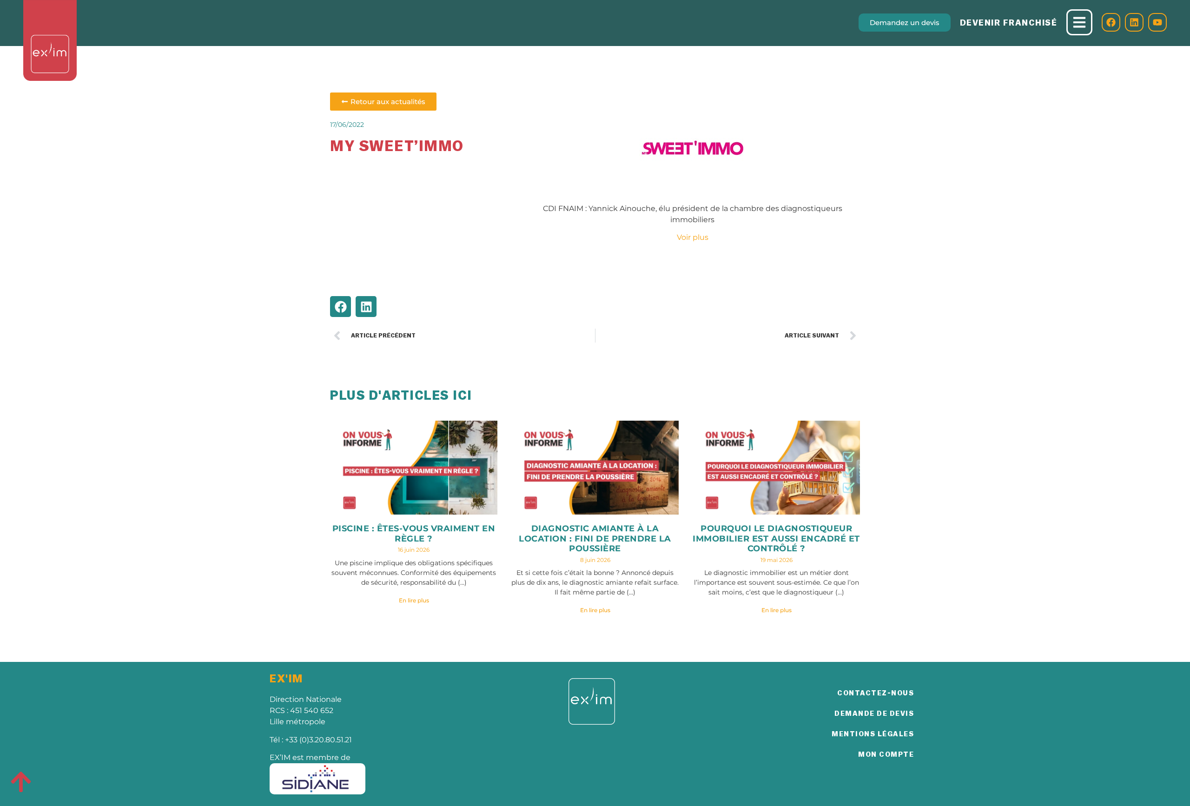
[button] (340, 306)
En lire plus (414, 600)
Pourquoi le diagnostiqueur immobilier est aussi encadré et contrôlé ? (776, 538)
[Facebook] (1111, 22)
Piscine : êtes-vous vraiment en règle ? (414, 533)
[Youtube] (1157, 22)
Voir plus (692, 237)
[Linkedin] (1134, 22)
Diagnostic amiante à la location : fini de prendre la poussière (595, 538)
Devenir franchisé (1009, 23)
